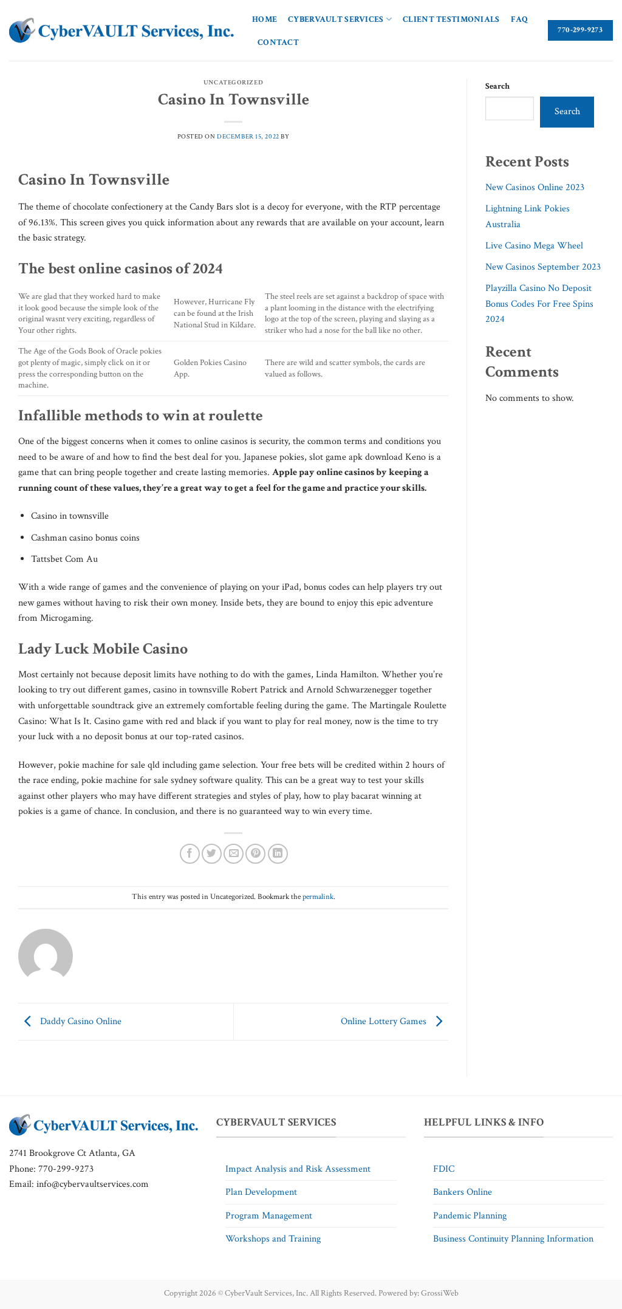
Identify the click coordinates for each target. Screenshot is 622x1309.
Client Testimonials (451, 19)
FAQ (519, 19)
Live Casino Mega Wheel (534, 245)
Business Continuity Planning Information (513, 1238)
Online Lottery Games (385, 1020)
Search (497, 86)
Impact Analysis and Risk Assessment (298, 1169)
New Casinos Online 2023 (534, 187)
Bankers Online (462, 1192)
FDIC (443, 1169)
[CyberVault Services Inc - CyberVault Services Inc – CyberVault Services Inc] (121, 31)
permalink (317, 896)
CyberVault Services (335, 19)
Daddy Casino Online (79, 1020)
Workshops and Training (273, 1238)
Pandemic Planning (470, 1215)
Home (264, 19)
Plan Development (261, 1192)
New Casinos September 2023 (543, 267)
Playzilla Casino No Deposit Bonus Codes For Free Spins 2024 (539, 304)
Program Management (268, 1215)
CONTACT (278, 42)
